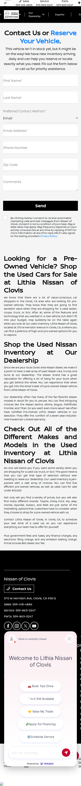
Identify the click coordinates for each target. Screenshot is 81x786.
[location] (79, 3)
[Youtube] (34, 626)
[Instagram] (17, 626)
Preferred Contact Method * (25, 111)
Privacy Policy (48, 236)
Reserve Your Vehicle (48, 36)
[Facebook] (8, 626)
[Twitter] (25, 626)
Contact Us (21, 588)
